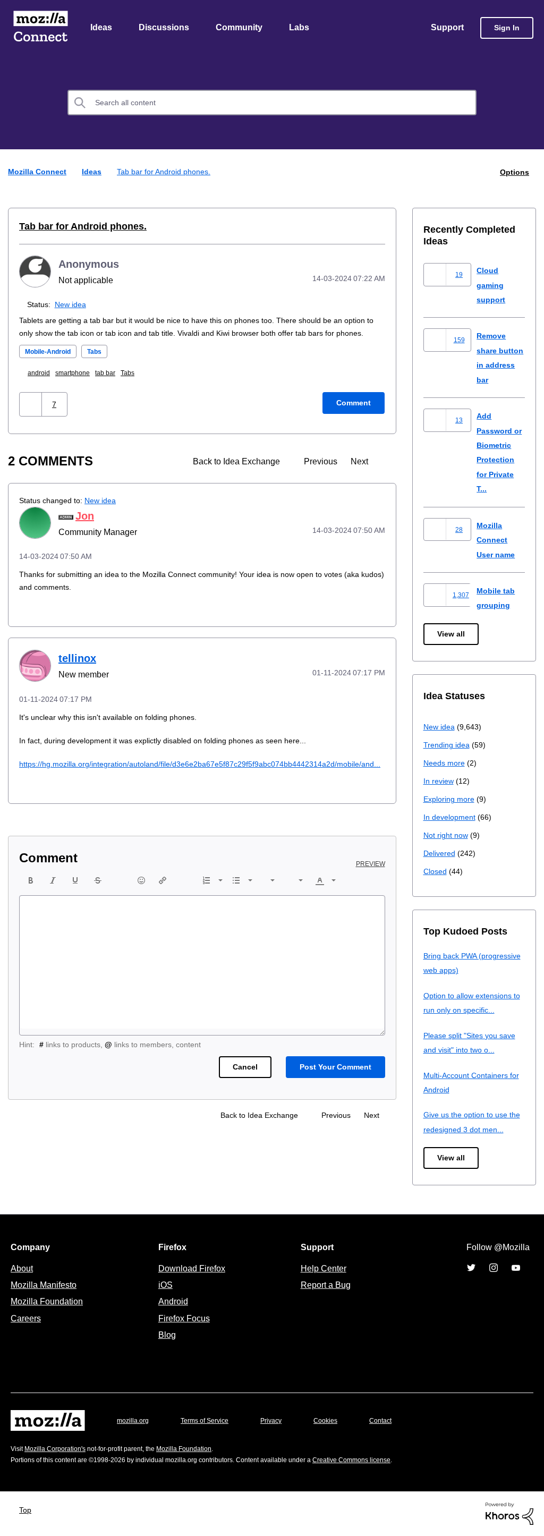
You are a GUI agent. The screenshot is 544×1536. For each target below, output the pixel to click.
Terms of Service (210, 1421)
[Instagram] (493, 1268)
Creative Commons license (384, 1460)
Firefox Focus (183, 1318)
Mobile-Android (52, 365)
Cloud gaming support (492, 285)
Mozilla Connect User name (497, 540)
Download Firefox (191, 1268)
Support (446, 28)
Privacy (281, 1421)
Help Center (321, 1268)
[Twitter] (471, 1268)
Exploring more (450, 799)
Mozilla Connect (40, 28)
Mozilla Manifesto (46, 1285)
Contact (395, 1421)
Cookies (338, 1421)
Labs (302, 28)
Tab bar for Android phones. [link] (166, 172)
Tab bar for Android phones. (77, 227)
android (42, 386)
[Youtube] (516, 1268)
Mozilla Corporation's (59, 1449)
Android (171, 1301)
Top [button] (28, 1510)
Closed (435, 871)
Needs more (445, 763)
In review (439, 781)
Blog (165, 1335)
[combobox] (272, 103)
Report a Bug (324, 1285)
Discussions (165, 28)
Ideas (101, 28)
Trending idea (448, 745)
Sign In (507, 28)
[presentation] (30, 906)
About (23, 1268)
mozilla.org (134, 1421)
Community (241, 28)
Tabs (103, 365)
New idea (72, 304)
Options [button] (513, 172)
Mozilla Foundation (48, 1301)
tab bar (114, 386)
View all (451, 634)
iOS (162, 1285)
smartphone (79, 386)
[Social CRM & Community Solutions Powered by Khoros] (509, 1513)
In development (451, 817)
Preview (371, 890)
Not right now (447, 835)
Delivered (440, 853)
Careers (25, 1318)
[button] (31, 417)
